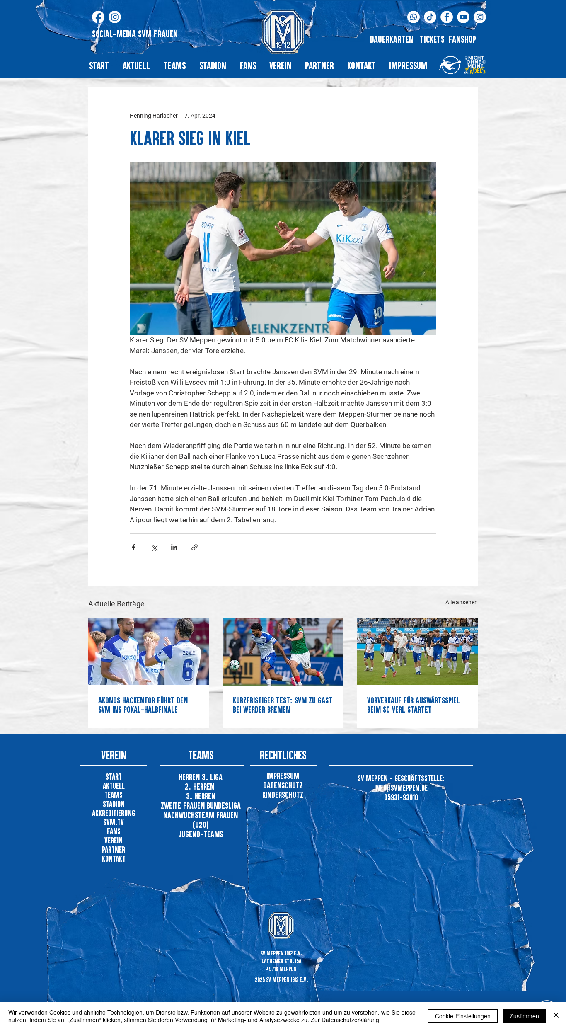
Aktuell (114, 785)
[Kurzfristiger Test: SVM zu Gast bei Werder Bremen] (283, 652)
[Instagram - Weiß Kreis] (480, 17)
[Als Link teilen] (194, 547)
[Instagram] (115, 17)
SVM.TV (113, 822)
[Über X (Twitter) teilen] (154, 547)
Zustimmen (524, 1016)
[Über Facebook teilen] (134, 547)
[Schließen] (556, 1015)
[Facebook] (98, 17)
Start (114, 776)
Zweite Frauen (184, 805)
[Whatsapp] (413, 17)
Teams (113, 794)
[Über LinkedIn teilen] (174, 547)
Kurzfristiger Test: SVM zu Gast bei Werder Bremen (282, 705)
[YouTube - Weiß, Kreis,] (463, 17)
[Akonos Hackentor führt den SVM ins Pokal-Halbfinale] (148, 651)
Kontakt (114, 858)
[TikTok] (430, 17)
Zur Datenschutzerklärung (345, 1019)
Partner (113, 849)
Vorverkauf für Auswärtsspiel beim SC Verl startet (413, 705)
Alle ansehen (461, 602)
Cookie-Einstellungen (463, 1016)
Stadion (114, 804)
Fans (114, 831)
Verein (113, 840)
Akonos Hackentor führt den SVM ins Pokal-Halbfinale (143, 705)
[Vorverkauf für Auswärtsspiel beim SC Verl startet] (417, 651)
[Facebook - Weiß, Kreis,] (446, 17)
